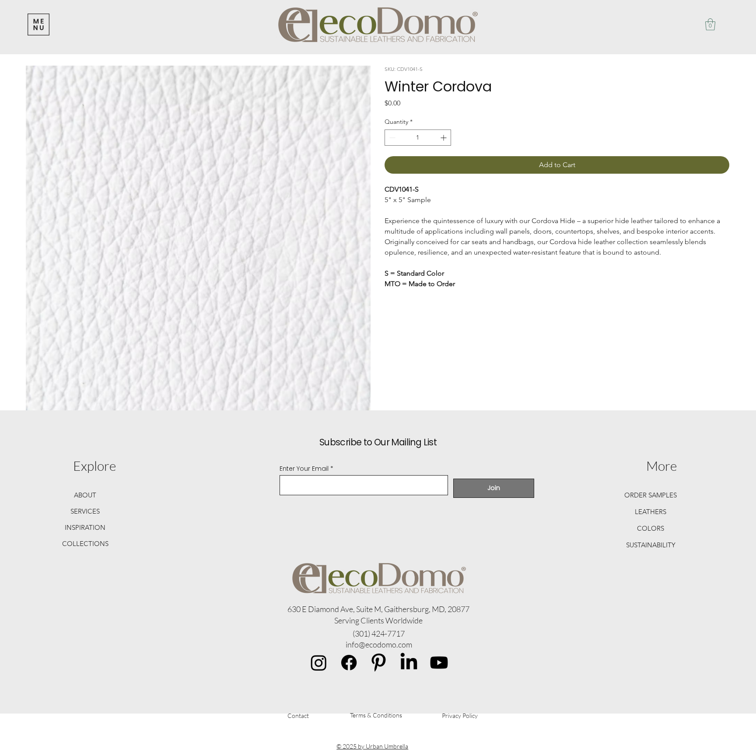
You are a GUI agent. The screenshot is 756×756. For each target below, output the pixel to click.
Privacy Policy (460, 715)
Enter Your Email (304, 469)
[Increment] (444, 137)
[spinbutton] (418, 137)
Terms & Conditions (376, 715)
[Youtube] (439, 662)
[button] (710, 24)
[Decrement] (391, 137)
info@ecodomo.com (379, 644)
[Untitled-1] (378, 662)
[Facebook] (349, 662)
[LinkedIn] (409, 662)
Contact (298, 715)
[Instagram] (318, 662)
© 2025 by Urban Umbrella (372, 746)
